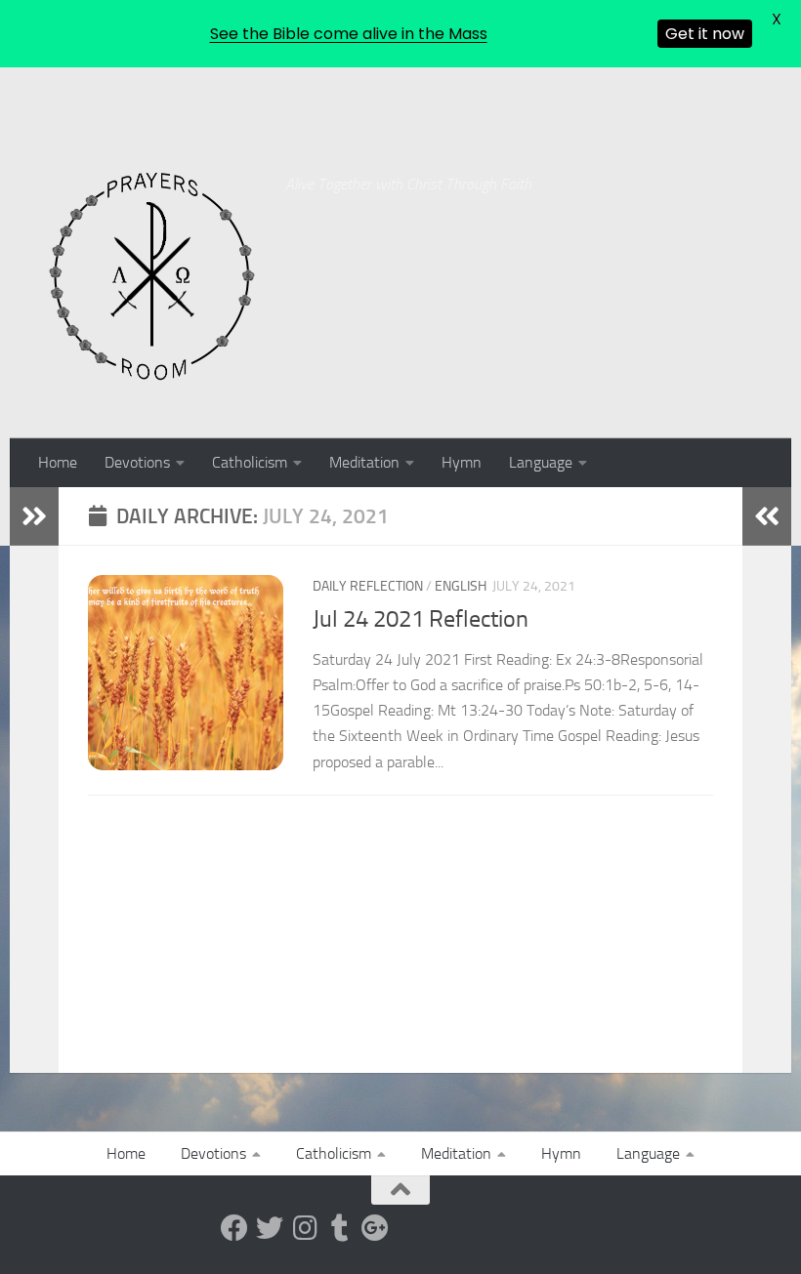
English (460, 586)
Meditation (364, 462)
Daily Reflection (368, 586)
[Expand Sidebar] (34, 516)
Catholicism (249, 462)
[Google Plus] (375, 1228)
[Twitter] (269, 1228)
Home (57, 462)
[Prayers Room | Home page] (152, 277)
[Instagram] (304, 1228)
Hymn (462, 462)
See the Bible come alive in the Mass (348, 33)
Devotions (137, 462)
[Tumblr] (340, 1228)
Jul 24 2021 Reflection (420, 619)
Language (540, 462)
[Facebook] (234, 1228)
